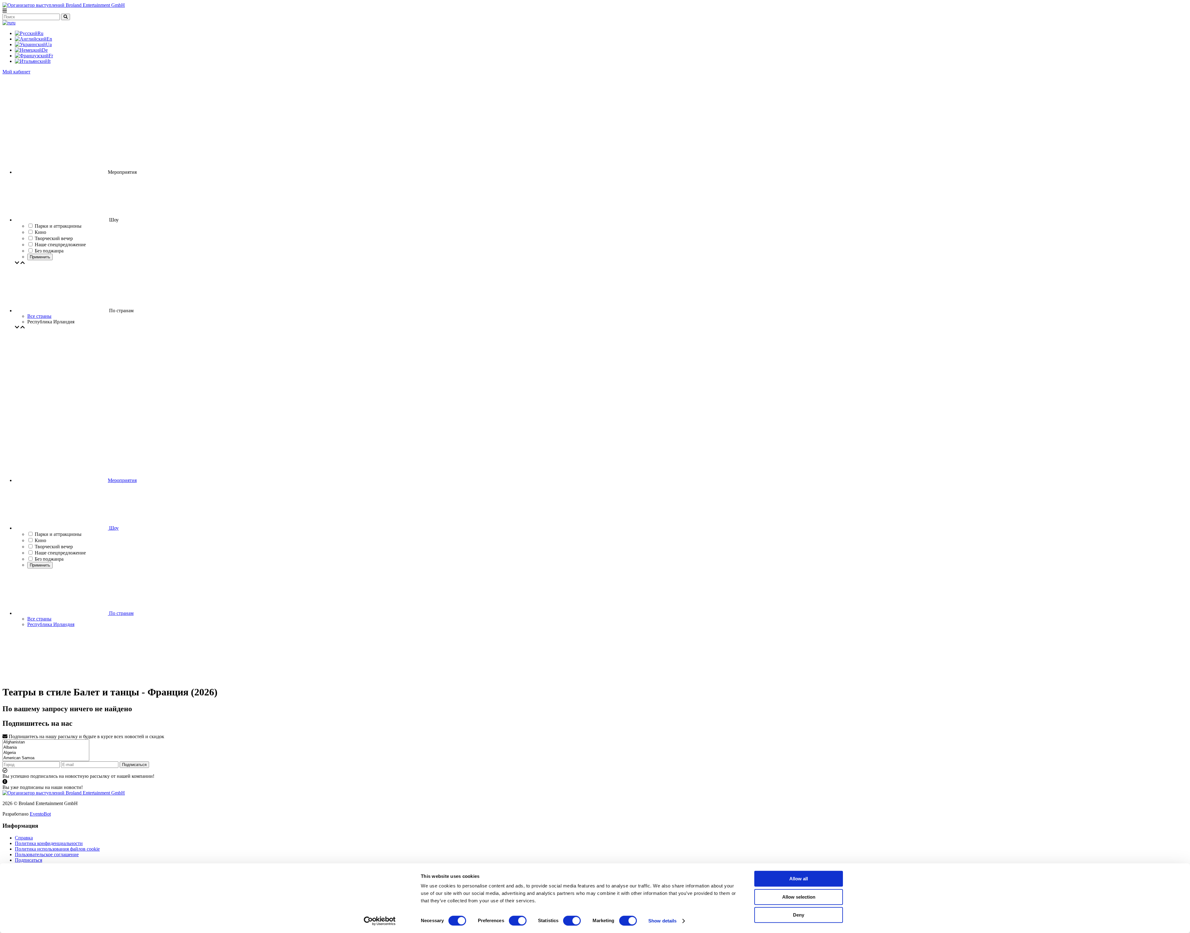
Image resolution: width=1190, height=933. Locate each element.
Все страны (39, 316)
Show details (662, 920)
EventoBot (40, 814)
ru (13, 22)
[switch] (518, 921)
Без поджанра (49, 559)
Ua (49, 44)
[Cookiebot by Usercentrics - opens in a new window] (380, 921)
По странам (121, 613)
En (49, 39)
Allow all (798, 878)
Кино (40, 540)
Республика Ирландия (50, 624)
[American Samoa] (46, 758)
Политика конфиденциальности (49, 843)
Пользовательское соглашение (47, 854)
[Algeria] (46, 753)
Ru (40, 33)
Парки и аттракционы (58, 534)
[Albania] (46, 747)
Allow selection (798, 897)
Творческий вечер (54, 546)
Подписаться (134, 764)
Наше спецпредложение (60, 552)
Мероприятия (122, 480)
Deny (798, 915)
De (45, 50)
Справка (24, 837)
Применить (40, 257)
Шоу (113, 528)
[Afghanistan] (46, 742)
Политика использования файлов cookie (57, 849)
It (49, 61)
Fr (51, 55)
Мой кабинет (16, 71)
